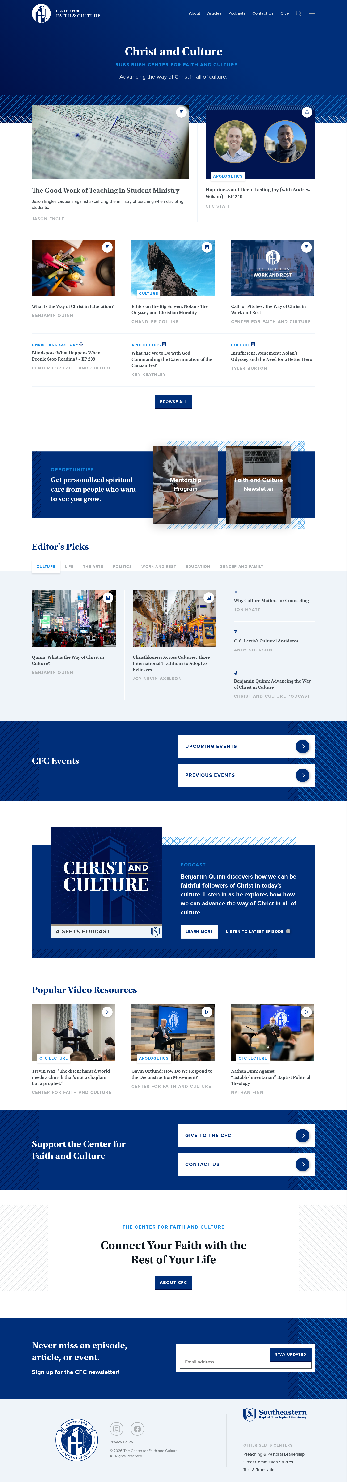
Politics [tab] (122, 567)
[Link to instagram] (116, 1429)
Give (284, 13)
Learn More (199, 932)
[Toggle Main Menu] (312, 13)
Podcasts (236, 13)
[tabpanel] (173, 645)
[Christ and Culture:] (76, 1440)
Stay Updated (290, 1354)
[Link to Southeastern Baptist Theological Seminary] (275, 1421)
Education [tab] (198, 567)
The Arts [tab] (93, 567)
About (194, 13)
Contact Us (262, 13)
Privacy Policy (121, 1441)
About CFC (173, 1282)
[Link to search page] (299, 13)
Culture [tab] (46, 567)
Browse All (173, 402)
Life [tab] (69, 567)
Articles (214, 13)
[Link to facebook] (137, 1429)
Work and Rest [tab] (158, 567)
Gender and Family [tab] (241, 567)
